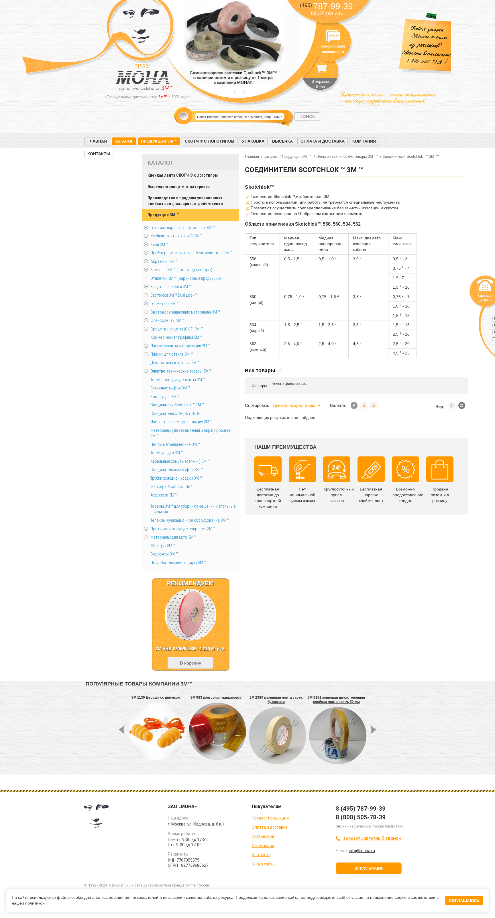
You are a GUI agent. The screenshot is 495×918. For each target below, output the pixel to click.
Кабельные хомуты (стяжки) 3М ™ (180, 461)
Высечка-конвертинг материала (179, 186)
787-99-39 (326, 6)
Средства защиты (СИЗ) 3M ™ (176, 329)
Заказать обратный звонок (372, 838)
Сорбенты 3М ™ (164, 554)
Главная (97, 141)
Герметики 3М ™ (164, 303)
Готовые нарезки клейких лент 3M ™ (182, 227)
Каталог (124, 141)
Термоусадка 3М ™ (166, 452)
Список (452, 405)
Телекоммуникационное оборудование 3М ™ (189, 520)
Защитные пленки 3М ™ (170, 286)
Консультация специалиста (332, 36)
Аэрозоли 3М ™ (163, 495)
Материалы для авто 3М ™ (173, 537)
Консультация (368, 868)
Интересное (263, 836)
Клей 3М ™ (159, 244)
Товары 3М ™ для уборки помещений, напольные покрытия (193, 509)
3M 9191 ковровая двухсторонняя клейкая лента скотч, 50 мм (336, 700)
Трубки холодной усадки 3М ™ (176, 478)
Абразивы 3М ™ (164, 261)
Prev (234, 91)
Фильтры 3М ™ (162, 545)
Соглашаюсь (464, 900)
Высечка (282, 141)
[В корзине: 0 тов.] (321, 70)
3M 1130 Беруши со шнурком (155, 698)
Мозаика (461, 405)
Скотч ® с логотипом (209, 141)
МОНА (141, 27)
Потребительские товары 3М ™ (178, 562)
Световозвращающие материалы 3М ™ (185, 312)
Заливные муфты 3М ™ (170, 388)
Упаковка (253, 141)
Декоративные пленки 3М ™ (175, 362)
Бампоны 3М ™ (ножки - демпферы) (181, 269)
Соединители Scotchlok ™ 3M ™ (177, 404)
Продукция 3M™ (159, 141)
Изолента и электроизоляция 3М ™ (181, 421)
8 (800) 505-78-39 (361, 817)
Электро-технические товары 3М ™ (181, 371)
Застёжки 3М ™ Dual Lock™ (173, 295)
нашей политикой (28, 903)
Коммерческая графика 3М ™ (176, 337)
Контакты (98, 153)
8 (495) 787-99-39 (361, 808)
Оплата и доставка (322, 141)
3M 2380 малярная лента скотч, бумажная (276, 700)
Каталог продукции (270, 818)
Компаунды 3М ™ (165, 396)
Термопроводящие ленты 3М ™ (177, 379)
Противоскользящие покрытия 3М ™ (182, 528)
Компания (364, 141)
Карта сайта (263, 864)
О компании (263, 845)
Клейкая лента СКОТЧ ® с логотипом (183, 175)
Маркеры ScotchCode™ (171, 486)
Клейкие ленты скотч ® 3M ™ (176, 236)
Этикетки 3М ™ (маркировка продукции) (185, 278)
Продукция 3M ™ (163, 214)
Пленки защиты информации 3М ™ (180, 345)
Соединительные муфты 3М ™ (176, 469)
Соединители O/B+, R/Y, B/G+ (175, 413)
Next (244, 91)
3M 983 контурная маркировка (215, 698)
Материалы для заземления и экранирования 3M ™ (190, 433)
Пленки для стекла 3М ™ (171, 354)
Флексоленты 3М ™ (167, 320)
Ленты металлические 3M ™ (175, 444)
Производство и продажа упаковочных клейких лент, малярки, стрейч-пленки (185, 200)
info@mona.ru (327, 13)
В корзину (190, 663)
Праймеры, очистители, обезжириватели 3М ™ (191, 252)
